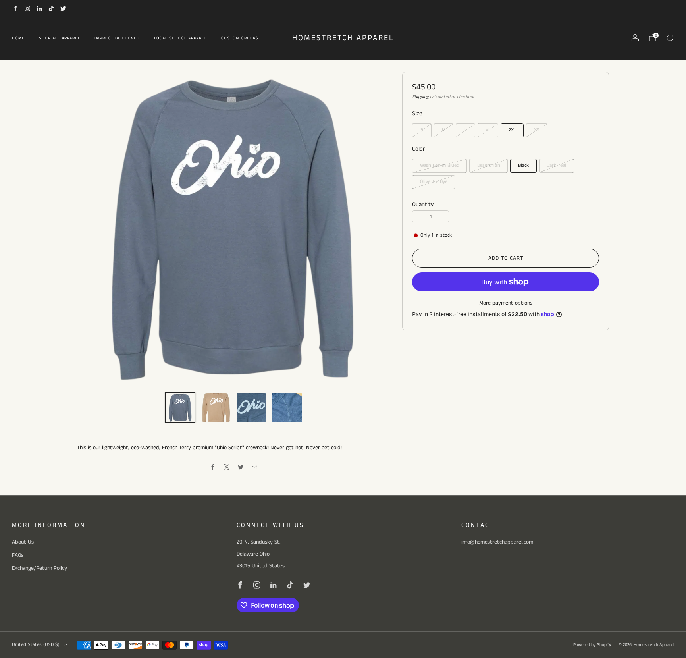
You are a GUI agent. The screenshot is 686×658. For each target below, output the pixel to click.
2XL (512, 130)
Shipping (420, 96)
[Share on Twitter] (241, 467)
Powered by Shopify (592, 645)
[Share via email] (255, 467)
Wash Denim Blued (439, 165)
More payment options (505, 303)
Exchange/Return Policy (39, 568)
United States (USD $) (36, 644)
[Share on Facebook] (213, 467)
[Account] (635, 38)
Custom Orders (239, 38)
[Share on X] (227, 467)
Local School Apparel (180, 38)
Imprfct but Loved (117, 38)
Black (523, 165)
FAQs (17, 555)
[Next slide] (374, 228)
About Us (23, 542)
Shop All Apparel (59, 38)
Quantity (423, 204)
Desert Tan (488, 165)
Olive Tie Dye (433, 181)
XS (537, 130)
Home (18, 38)
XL (488, 130)
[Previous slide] (92, 228)
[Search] (670, 38)
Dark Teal (556, 165)
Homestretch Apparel (343, 38)
